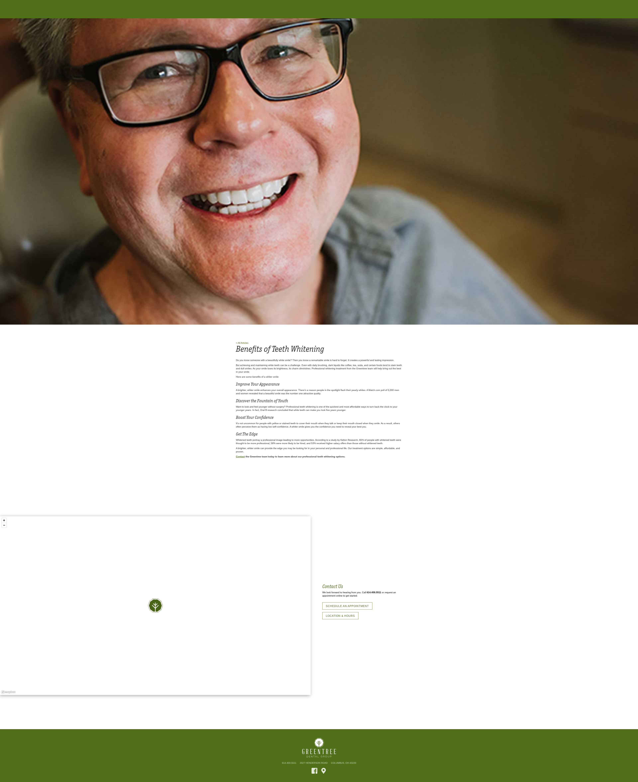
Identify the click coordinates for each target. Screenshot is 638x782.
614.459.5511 (374, 592)
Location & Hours (340, 615)
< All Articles (242, 343)
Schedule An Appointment (347, 606)
